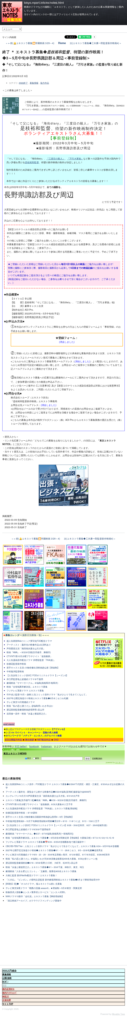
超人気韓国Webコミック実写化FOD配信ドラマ (29, 640)
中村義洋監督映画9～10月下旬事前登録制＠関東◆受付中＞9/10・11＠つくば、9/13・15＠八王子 (52, 821)
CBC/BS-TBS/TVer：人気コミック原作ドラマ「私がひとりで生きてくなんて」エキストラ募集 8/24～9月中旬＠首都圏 (62, 846)
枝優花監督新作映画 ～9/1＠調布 (21, 812)
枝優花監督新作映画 (16, 663)
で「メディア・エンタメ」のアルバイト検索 (34, 735)
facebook (34, 746)
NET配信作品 (43, 739)
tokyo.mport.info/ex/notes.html (44, 2)
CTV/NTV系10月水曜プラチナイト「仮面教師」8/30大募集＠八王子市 (39, 804)
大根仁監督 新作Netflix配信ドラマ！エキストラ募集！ (31, 875)
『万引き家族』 (75, 158)
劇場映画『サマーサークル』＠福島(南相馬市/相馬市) (32, 682)
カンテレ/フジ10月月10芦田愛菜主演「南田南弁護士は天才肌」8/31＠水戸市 (43, 795)
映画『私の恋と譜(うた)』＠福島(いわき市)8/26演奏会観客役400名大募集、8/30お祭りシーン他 (51, 858)
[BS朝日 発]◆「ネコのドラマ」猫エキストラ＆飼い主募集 (34, 883)
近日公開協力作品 (13, 739)
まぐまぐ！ (119, 762)
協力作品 (44, 82)
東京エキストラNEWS (14, 753)
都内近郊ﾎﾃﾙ (8, 989)
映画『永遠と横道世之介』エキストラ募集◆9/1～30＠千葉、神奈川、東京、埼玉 (45, 867)
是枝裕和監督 (32, 162)
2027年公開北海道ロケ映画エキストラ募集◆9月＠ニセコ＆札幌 (37, 698)
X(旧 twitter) (21, 746)
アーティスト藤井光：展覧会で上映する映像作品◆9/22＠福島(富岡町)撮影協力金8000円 (48, 791)
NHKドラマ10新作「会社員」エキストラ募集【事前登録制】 (35, 896)
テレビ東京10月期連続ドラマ (21, 702)
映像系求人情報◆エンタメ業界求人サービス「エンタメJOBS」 (36, 892)
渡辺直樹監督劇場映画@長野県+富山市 (25, 709)
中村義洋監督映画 (15, 671)
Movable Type (118, 1014)
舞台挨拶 (29, 739)
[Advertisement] (63, 934)
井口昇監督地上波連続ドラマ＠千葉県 (25, 679)
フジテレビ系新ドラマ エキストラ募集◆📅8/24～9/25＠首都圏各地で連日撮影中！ (46, 841)
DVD (56, 739)
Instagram (46, 746)
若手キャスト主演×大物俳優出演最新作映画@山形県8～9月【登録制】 (40, 816)
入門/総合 (9, 970)
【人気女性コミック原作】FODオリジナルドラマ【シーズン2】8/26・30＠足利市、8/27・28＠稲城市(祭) (56, 825)
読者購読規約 (97, 758)
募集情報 (34, 82)
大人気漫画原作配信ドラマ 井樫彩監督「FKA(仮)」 (31, 660)
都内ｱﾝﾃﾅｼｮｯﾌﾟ (9, 992)
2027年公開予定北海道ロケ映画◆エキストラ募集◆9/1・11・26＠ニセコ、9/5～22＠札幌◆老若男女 (54, 850)
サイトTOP (7, 1003)
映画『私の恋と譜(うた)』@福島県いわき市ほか (30, 705)
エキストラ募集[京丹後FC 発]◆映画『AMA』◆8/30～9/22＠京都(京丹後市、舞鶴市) (46, 800)
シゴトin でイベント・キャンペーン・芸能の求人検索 (32, 732)
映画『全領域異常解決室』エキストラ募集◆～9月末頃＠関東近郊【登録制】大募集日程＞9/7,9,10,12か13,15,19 (60, 837)
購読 (29, 758)
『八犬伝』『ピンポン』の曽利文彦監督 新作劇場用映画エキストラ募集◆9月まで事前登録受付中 (53, 879)
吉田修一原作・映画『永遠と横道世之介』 (27, 713)
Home (62, 43)
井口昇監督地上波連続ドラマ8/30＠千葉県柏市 (28, 829)
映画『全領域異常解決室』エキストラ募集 (27, 686)
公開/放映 (7, 977)
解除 (37, 758)
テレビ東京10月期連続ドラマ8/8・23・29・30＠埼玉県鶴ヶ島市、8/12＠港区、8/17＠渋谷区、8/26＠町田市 (58, 854)
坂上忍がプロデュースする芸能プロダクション (36, 729)
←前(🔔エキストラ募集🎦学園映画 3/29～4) (31, 43)
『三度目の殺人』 (55, 158)
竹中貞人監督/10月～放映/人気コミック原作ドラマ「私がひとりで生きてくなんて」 (47, 694)
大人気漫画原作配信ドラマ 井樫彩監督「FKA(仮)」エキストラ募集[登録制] (41, 808)
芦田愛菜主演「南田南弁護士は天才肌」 (26, 648)
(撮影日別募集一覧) (22, 635)
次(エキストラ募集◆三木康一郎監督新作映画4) (94, 43)
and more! (9, 724)
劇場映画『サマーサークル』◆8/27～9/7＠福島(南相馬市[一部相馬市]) (39, 833)
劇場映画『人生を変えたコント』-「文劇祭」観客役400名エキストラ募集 (41, 871)
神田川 (5, 996)
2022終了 (23, 82)
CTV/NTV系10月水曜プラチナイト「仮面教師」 (29, 656)
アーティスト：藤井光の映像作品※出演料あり (29, 644)
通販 (4, 985)
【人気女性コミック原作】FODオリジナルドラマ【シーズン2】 (37, 675)
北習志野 (6, 1000)
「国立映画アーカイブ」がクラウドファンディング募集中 (34, 900)
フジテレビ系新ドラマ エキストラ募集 (25, 690)
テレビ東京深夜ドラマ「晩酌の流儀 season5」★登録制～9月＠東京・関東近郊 (44, 888)
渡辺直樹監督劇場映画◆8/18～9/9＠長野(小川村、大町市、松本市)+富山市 (42, 862)
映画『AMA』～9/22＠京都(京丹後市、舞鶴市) (29, 652)
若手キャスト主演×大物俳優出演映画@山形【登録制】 (33, 667)
